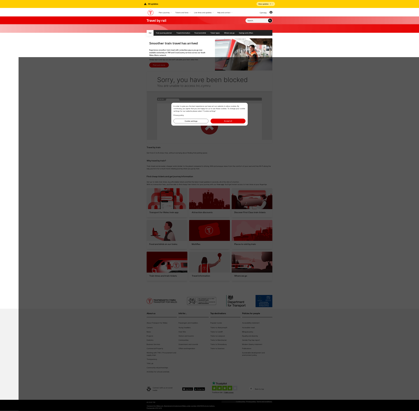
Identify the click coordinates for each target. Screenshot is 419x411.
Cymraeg (263, 13)
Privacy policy (178, 115)
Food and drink (200, 33)
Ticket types (215, 33)
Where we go (229, 33)
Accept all (228, 121)
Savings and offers (246, 33)
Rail (150, 33)
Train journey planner (164, 33)
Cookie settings (191, 121)
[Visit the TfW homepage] (151, 13)
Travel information (183, 33)
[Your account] (271, 12)
